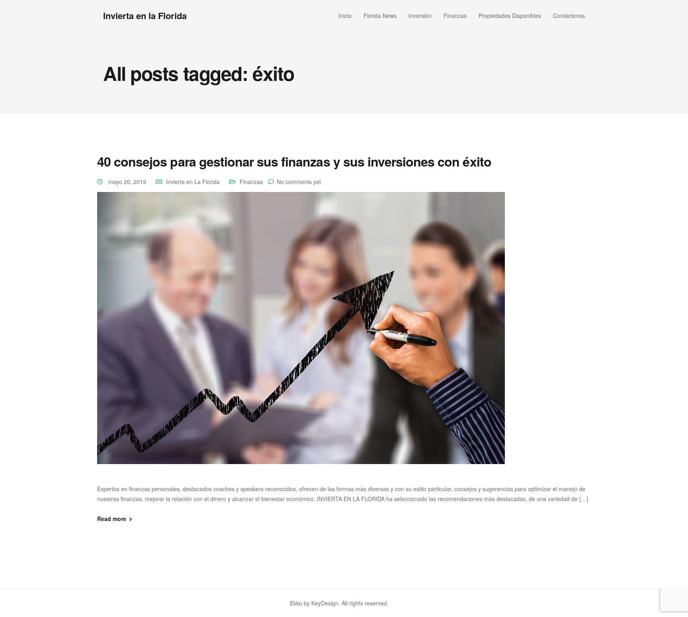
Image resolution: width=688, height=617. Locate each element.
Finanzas (455, 16)
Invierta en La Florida (193, 182)
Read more (111, 518)
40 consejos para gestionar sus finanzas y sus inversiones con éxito (294, 161)
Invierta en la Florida (145, 15)
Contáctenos (569, 16)
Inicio (345, 16)
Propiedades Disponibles (510, 16)
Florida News (380, 16)
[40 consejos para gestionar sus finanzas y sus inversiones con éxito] (301, 337)
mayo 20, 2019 (128, 182)
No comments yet (299, 182)
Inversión (420, 16)
